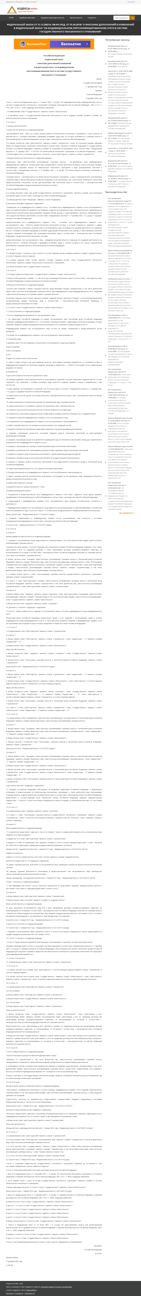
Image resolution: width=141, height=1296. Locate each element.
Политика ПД (30, 1293)
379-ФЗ (65, 920)
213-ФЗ (89, 1128)
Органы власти (76, 18)
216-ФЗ (66, 1159)
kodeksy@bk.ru (31, 1290)
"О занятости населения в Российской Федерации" (120, 152)
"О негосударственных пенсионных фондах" (120, 51)
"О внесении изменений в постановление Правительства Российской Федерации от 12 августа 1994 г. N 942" (120, 377)
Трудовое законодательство (52, 18)
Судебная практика (27, 18)
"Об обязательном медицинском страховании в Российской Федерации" (119, 123)
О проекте (92, 18)
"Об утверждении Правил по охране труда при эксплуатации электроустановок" (120, 138)
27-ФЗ (57, 102)
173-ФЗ (89, 216)
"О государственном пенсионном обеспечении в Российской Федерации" (120, 181)
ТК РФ (11, 18)
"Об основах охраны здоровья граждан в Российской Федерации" (120, 166)
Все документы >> (127, 513)
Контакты (131, 2)
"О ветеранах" (118, 64)
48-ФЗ (52, 514)
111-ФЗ (57, 1225)
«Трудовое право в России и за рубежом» (56, 1287)
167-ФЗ (61, 170)
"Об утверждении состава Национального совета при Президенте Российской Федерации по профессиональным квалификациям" (120, 355)
